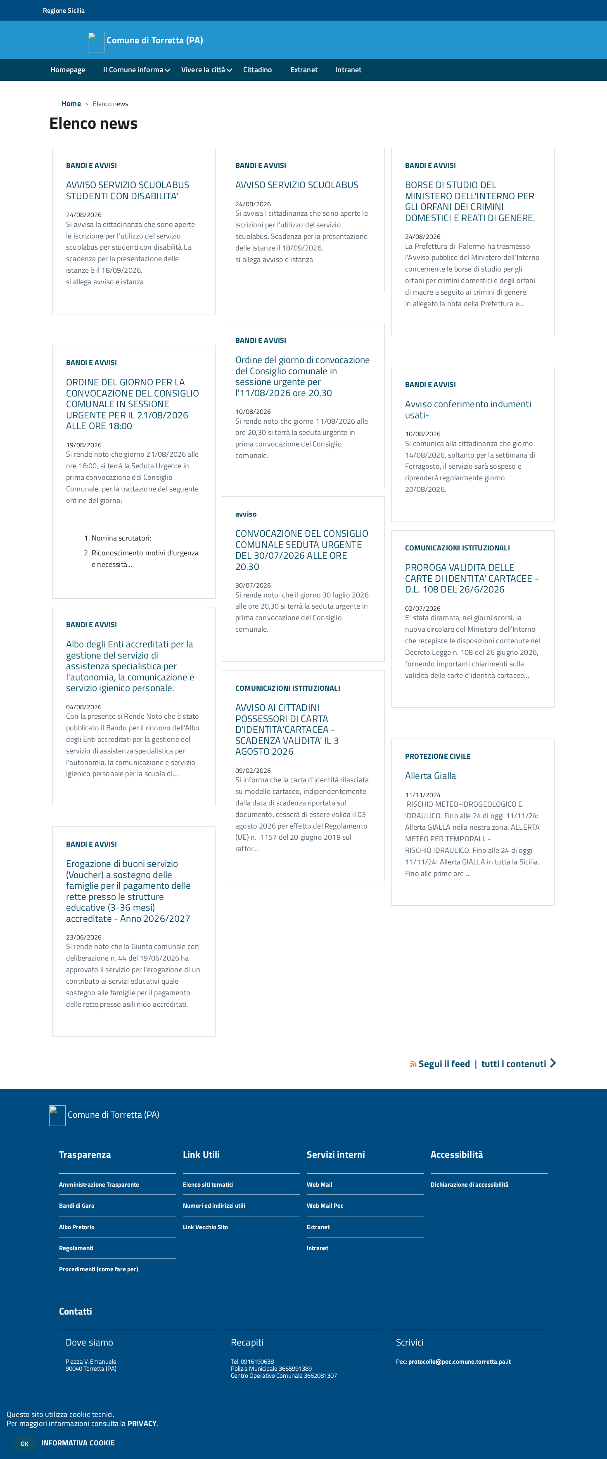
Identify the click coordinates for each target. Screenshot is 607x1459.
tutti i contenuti (513, 1063)
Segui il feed (444, 1063)
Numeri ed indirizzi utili (214, 1205)
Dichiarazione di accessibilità (470, 1184)
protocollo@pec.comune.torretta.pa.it (459, 1361)
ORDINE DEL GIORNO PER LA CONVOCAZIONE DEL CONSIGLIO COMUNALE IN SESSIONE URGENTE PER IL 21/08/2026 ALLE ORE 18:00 (132, 404)
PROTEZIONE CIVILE (438, 756)
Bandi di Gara (77, 1205)
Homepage (67, 69)
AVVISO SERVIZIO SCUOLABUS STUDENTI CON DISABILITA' (127, 190)
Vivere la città (203, 69)
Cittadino (258, 69)
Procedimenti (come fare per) (98, 1269)
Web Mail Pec (325, 1205)
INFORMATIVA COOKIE (78, 1442)
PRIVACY (142, 1423)
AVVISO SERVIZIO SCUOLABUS (296, 184)
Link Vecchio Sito (205, 1227)
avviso (246, 513)
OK (24, 1443)
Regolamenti (76, 1248)
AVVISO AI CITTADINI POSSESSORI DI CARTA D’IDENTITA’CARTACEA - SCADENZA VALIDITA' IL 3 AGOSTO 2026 (287, 729)
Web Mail (319, 1184)
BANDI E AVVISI (91, 165)
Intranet (348, 69)
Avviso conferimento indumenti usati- (468, 409)
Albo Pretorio (77, 1227)
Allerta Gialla (430, 775)
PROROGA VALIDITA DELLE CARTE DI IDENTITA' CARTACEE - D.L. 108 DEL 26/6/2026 (472, 578)
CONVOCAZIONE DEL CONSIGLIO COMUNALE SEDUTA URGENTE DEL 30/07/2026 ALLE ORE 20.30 (301, 549)
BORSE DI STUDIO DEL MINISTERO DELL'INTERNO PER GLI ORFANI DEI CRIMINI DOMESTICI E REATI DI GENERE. (470, 200)
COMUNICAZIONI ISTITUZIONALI (457, 547)
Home (71, 103)
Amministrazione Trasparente (99, 1184)
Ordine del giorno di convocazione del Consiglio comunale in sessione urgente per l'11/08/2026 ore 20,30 (302, 375)
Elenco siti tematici (208, 1184)
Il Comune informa (133, 69)
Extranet (304, 69)
